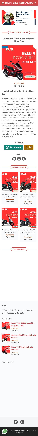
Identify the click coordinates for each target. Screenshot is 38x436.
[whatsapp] (24, 159)
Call (30, 147)
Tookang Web (19, 432)
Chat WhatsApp (15, 147)
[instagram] (22, 422)
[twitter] (19, 159)
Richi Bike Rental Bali (20, 2)
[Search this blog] (35, 2)
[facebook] (14, 159)
